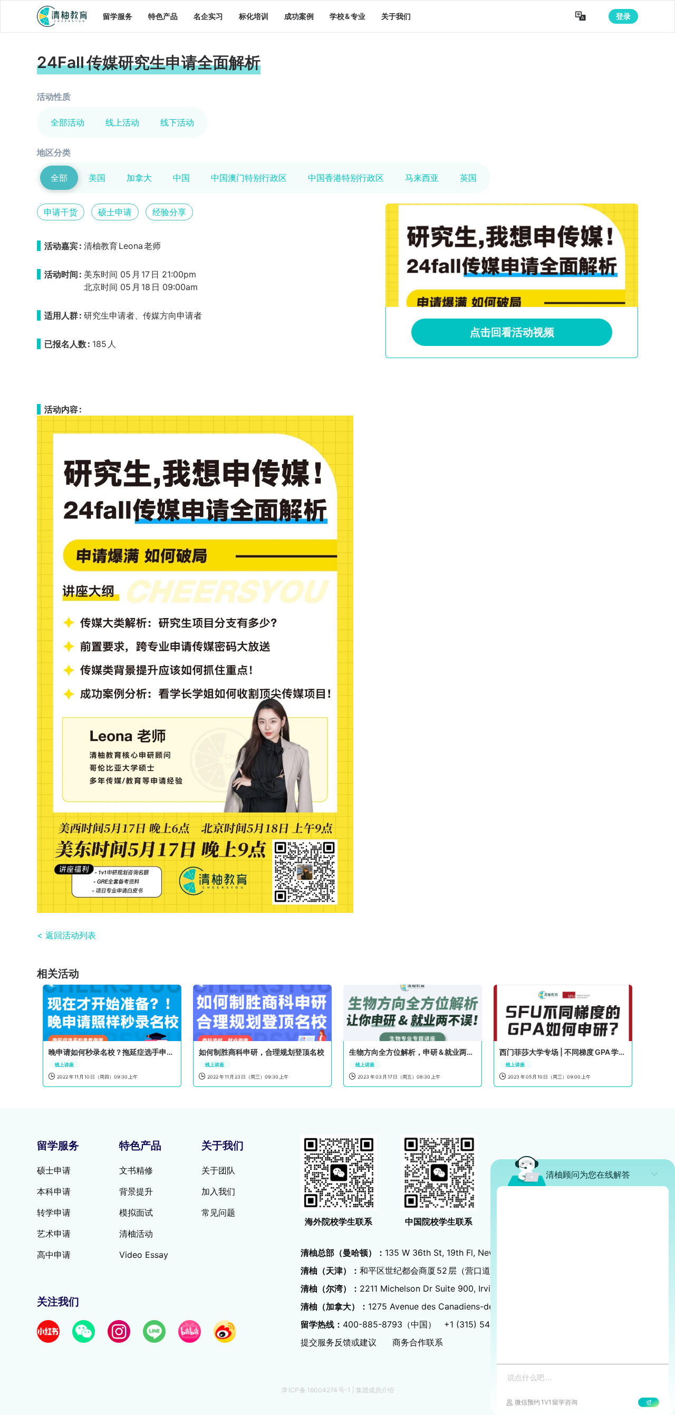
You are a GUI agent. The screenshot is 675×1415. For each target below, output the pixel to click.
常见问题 (218, 1212)
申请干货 (61, 212)
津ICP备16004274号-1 (316, 1390)
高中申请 (54, 1254)
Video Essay (143, 1254)
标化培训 (253, 16)
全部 (59, 177)
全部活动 (67, 122)
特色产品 (163, 16)
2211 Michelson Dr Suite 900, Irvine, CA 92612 (422, 1288)
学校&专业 (348, 16)
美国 (97, 177)
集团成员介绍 (375, 1390)
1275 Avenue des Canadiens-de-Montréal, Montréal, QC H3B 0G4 (465, 1306)
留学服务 (117, 16)
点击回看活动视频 (512, 332)
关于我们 (396, 16)
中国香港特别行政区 (346, 177)
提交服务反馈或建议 (339, 1342)
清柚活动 (136, 1233)
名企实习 (208, 16)
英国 (468, 177)
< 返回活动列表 (66, 935)
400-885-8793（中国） (389, 1324)
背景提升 (136, 1191)
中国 (181, 177)
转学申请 (54, 1212)
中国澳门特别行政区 (249, 177)
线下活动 (177, 122)
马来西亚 (422, 177)
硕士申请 (115, 212)
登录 (623, 16)
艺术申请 (54, 1233)
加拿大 (139, 177)
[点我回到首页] (62, 16)
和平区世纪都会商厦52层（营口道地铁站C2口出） (428, 1270)
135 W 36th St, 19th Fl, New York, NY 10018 (430, 1252)
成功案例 (299, 16)
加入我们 (218, 1191)
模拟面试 (136, 1212)
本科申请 (54, 1191)
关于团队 (218, 1170)
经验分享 (169, 212)
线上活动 (122, 122)
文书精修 (136, 1170)
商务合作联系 (417, 1342)
